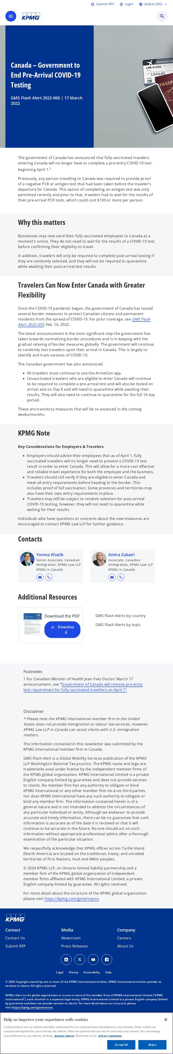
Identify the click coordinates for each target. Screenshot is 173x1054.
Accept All (121, 1044)
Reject (152, 1044)
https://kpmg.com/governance (71, 898)
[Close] (166, 1020)
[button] (39, 577)
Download (66, 629)
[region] (86, 1033)
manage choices (64, 1035)
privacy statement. (110, 1035)
